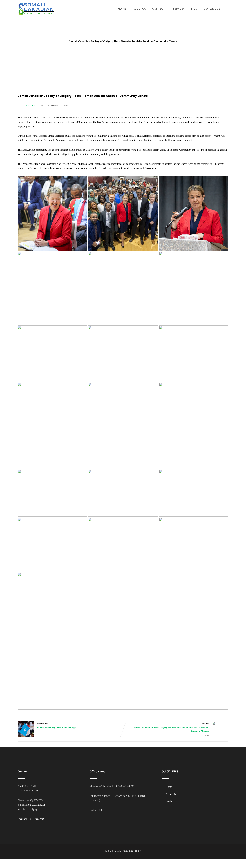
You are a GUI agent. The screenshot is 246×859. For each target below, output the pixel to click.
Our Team (159, 8)
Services (179, 8)
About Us (139, 8)
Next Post (171, 727)
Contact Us (211, 8)
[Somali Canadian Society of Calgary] (36, 9)
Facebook (22, 819)
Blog (194, 8)
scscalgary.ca (33, 809)
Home (122, 8)
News (65, 105)
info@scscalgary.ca (35, 804)
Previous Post (57, 725)
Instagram (40, 819)
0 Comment (53, 105)
